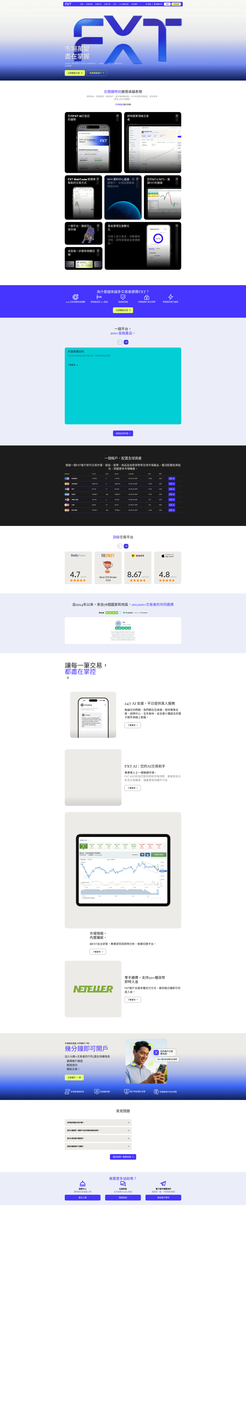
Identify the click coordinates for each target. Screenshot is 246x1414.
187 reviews (143, 612)
